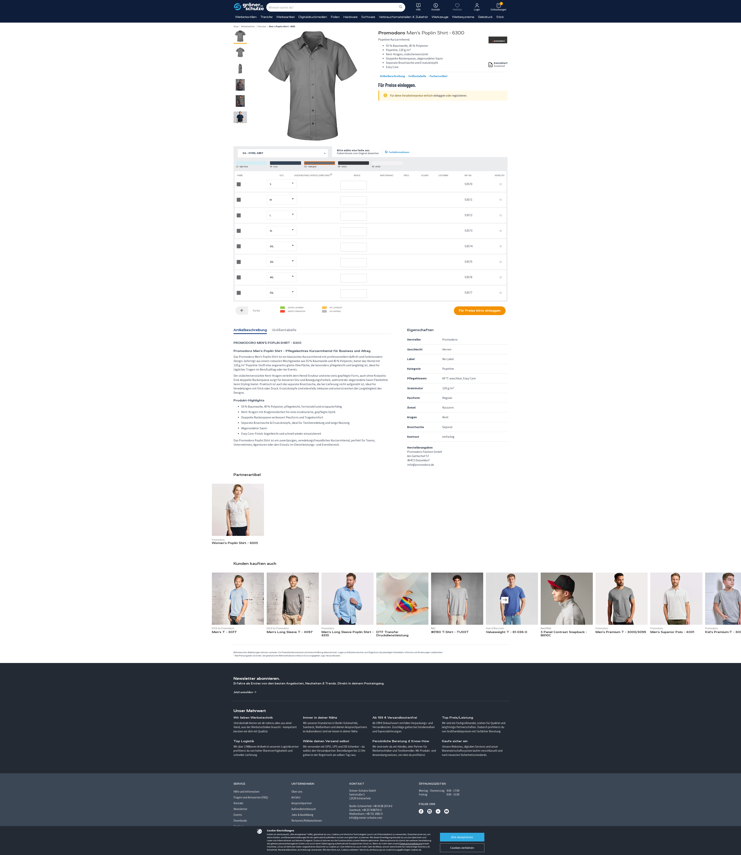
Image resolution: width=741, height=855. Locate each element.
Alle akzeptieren (462, 837)
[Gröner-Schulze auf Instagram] (429, 812)
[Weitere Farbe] (241, 310)
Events (237, 815)
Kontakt (238, 803)
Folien (335, 17)
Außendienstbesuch (303, 809)
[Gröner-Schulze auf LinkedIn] (438, 812)
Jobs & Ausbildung (302, 815)
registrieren (459, 95)
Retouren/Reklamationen (306, 820)
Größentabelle (417, 76)
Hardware (350, 17)
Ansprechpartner (301, 803)
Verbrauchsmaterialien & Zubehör (403, 17)
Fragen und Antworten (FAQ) (250, 797)
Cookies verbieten (462, 848)
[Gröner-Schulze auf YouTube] (446, 812)
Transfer (266, 17)
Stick (500, 17)
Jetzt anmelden (243, 692)
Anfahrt (296, 797)
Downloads (240, 820)
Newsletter (240, 809)
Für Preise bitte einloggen (480, 310)
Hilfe (418, 9)
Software (368, 17)
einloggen (439, 95)
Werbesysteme (463, 17)
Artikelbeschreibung (392, 76)
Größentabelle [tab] (284, 330)
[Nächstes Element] (504, 600)
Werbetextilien (246, 17)
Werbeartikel (285, 17)
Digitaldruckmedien (312, 17)
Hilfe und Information (246, 791)
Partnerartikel (438, 76)
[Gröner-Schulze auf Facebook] (421, 812)
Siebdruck (485, 17)
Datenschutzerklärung (410, 843)
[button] (283, 153)
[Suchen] (400, 7)
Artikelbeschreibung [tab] (250, 330)
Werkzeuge (440, 17)
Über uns (296, 791)
